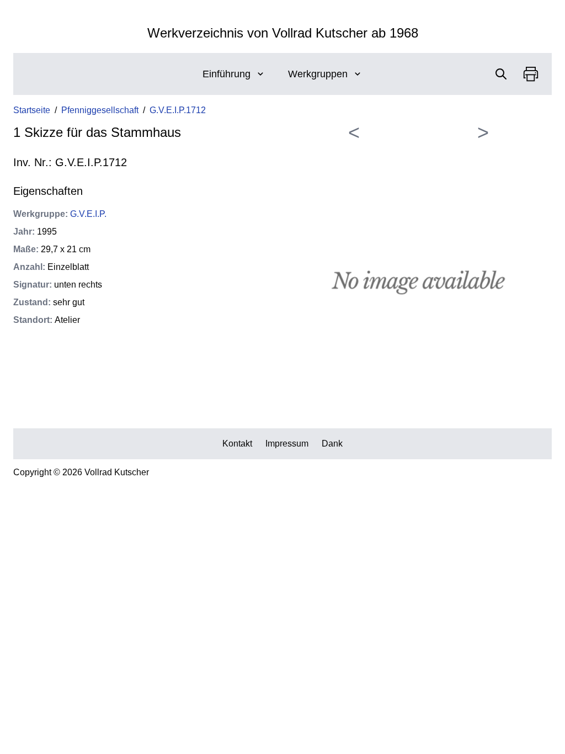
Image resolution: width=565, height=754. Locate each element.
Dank (332, 443)
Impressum (286, 443)
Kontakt (237, 443)
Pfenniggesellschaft (99, 110)
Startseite (31, 110)
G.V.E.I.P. (88, 214)
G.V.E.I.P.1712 (178, 110)
